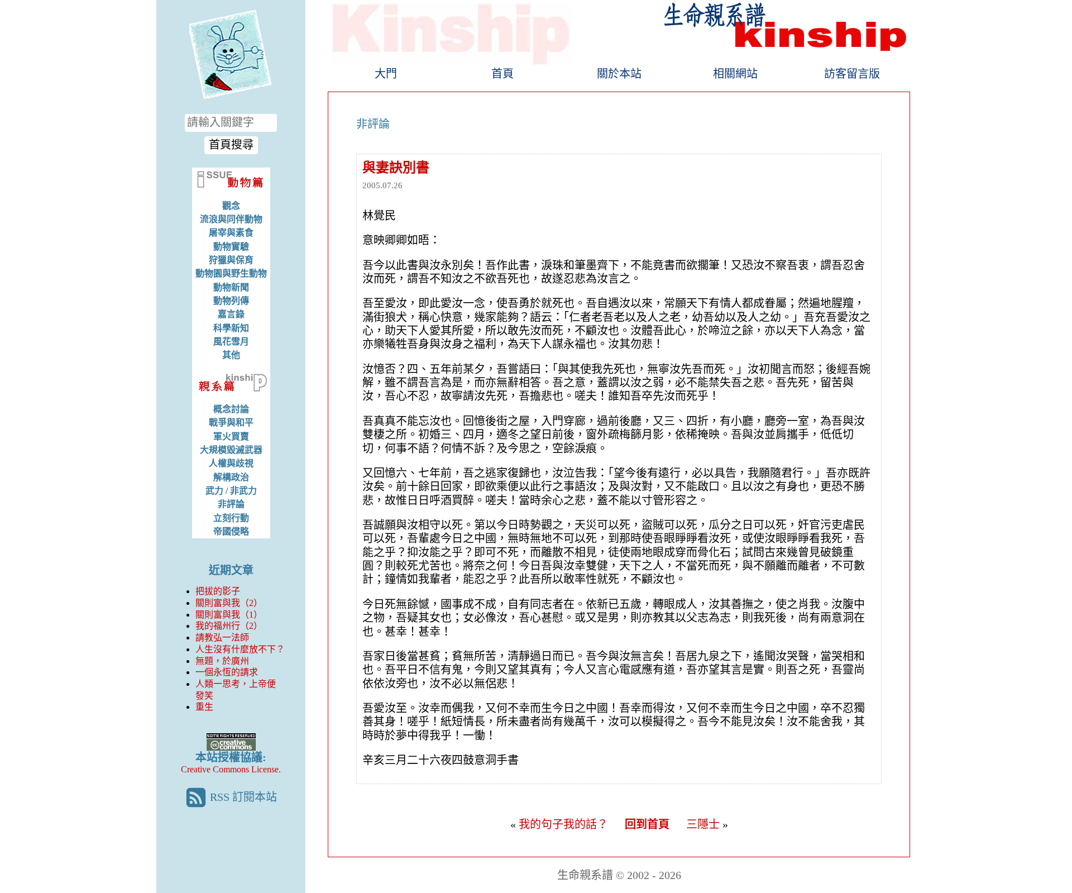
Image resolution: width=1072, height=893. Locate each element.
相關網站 (735, 74)
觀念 (231, 206)
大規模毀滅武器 (231, 450)
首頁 (502, 74)
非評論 (231, 504)
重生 (204, 706)
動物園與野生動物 (231, 273)
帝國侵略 (231, 531)
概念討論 (231, 409)
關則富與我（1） (228, 614)
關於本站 (619, 74)
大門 (386, 74)
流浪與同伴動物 (231, 219)
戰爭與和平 (231, 422)
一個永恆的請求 (226, 672)
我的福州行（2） (228, 626)
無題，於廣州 (222, 661)
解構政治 (231, 477)
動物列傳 (231, 300)
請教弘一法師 (222, 637)
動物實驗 (231, 246)
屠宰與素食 (231, 232)
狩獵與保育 (231, 260)
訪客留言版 (852, 74)
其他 (231, 355)
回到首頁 (647, 824)
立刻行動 (231, 518)
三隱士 (703, 824)
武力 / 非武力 (231, 490)
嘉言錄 (231, 314)
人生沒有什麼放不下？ (240, 649)
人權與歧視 (231, 463)
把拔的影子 (217, 591)
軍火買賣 (231, 436)
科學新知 (231, 328)
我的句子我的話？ (563, 824)
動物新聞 (231, 287)
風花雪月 (231, 341)
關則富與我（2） (228, 603)
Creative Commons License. (231, 769)
